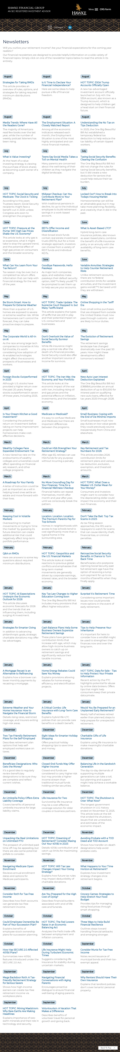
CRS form (105, 9)
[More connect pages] (64, 27)
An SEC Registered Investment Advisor (29, 11)
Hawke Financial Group (26, 7)
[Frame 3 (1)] (70, 27)
